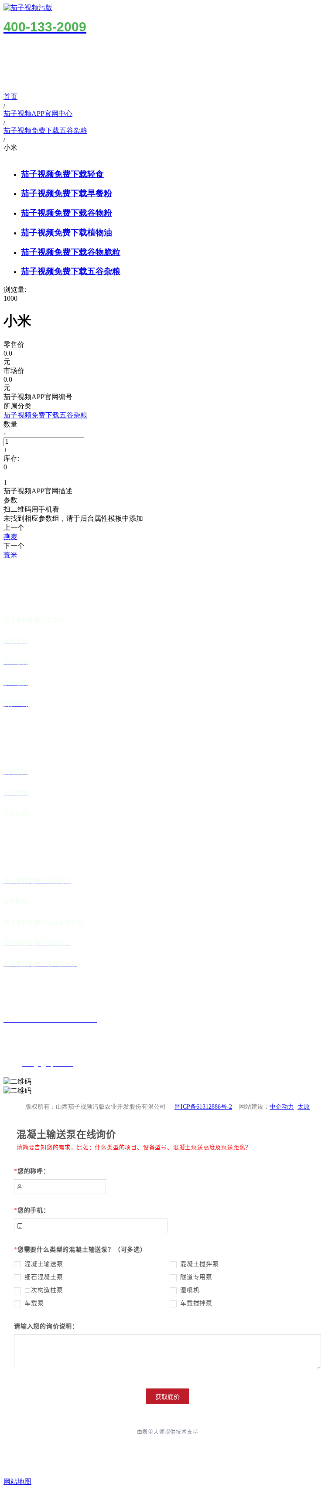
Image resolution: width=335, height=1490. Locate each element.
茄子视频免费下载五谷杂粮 (70, 271)
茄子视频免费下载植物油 (66, 232)
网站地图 (17, 1481)
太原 (303, 1106)
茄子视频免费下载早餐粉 (66, 193)
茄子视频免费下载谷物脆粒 (70, 252)
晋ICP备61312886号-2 (203, 1106)
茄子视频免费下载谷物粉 (66, 212)
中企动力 (282, 1106)
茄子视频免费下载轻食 (62, 174)
